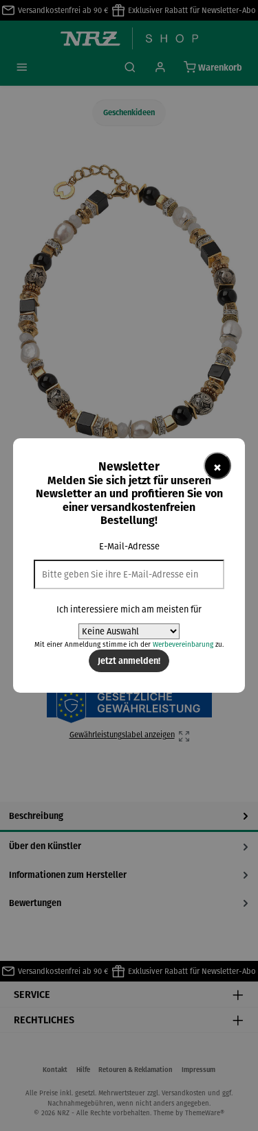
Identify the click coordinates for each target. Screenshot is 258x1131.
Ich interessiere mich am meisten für (129, 609)
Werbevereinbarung (183, 644)
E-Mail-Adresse (129, 546)
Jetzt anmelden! (129, 660)
